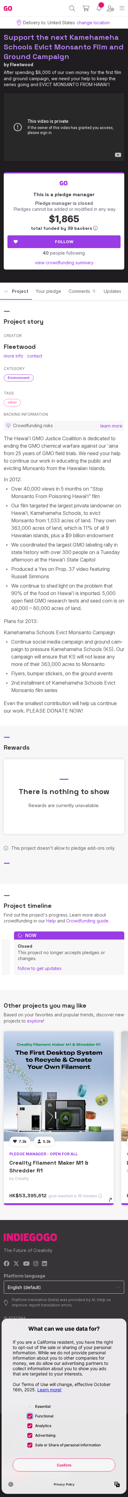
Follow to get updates (40, 968)
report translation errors (50, 1305)
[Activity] (99, 8)
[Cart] (86, 8)
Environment (19, 378)
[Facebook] (7, 1264)
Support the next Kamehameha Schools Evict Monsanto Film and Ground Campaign (64, 46)
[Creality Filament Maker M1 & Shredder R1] (59, 1086)
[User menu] (110, 8)
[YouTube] (26, 1264)
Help (51, 920)
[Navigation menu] (122, 8)
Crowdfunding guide (87, 920)
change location (93, 22)
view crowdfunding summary (64, 262)
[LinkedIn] (44, 1264)
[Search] (72, 8)
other (12, 402)
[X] (16, 1264)
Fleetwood (21, 64)
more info (13, 355)
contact (34, 355)
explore (35, 1020)
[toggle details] (112, 1202)
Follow (64, 241)
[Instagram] (35, 1264)
